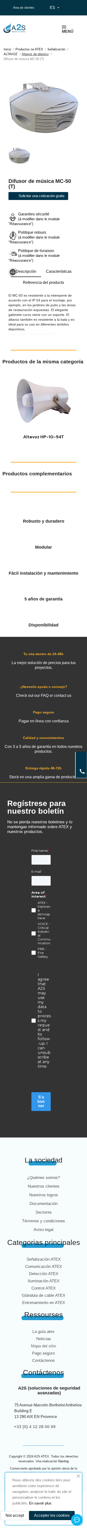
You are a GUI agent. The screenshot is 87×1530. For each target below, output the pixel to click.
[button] (7, 408)
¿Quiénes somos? (43, 1177)
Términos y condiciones (43, 1221)
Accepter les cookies (52, 1515)
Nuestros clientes (43, 1186)
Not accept (15, 1515)
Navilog (63, 1461)
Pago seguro (43, 1353)
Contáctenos (43, 1360)
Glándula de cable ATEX (43, 1295)
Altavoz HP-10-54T (43, 437)
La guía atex (43, 1331)
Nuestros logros (43, 1195)
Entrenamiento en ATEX (43, 1302)
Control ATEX (43, 1288)
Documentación (43, 1203)
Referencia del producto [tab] (43, 282)
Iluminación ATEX (43, 1281)
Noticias (43, 1339)
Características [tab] (59, 271)
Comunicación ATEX (43, 1266)
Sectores (44, 1212)
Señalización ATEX (44, 1259)
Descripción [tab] (26, 271)
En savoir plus (40, 1503)
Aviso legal (43, 1229)
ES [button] (55, 8)
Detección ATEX (43, 1273)
